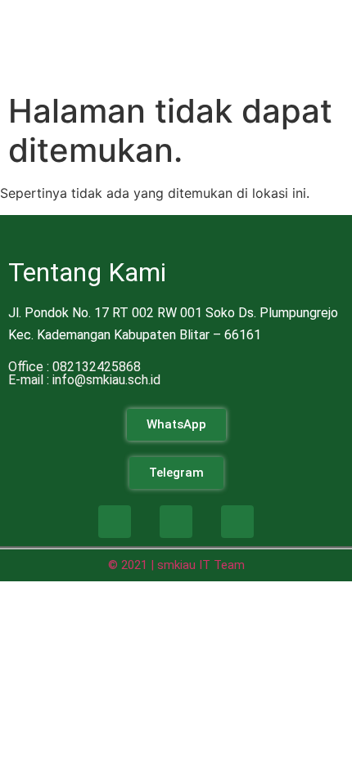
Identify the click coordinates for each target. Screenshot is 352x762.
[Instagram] (176, 521)
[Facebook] (114, 521)
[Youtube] (237, 521)
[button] (331, 23)
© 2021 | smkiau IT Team (176, 565)
